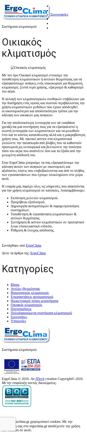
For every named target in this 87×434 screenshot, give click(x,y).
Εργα (54, 23)
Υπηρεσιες (58, 19)
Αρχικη (55, 6)
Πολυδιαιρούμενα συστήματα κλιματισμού (41, 313)
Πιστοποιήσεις (21, 309)
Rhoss (15, 285)
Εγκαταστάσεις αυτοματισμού (32, 297)
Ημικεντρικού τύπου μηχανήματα (34, 301)
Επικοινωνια (60, 28)
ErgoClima (33, 245)
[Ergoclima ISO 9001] (17, 406)
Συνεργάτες (19, 317)
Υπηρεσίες (18, 321)
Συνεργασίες (59, 14)
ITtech (39, 379)
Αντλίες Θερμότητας (25, 289)
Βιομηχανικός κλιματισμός (30, 293)
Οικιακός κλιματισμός (26, 305)
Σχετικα (56, 10)
